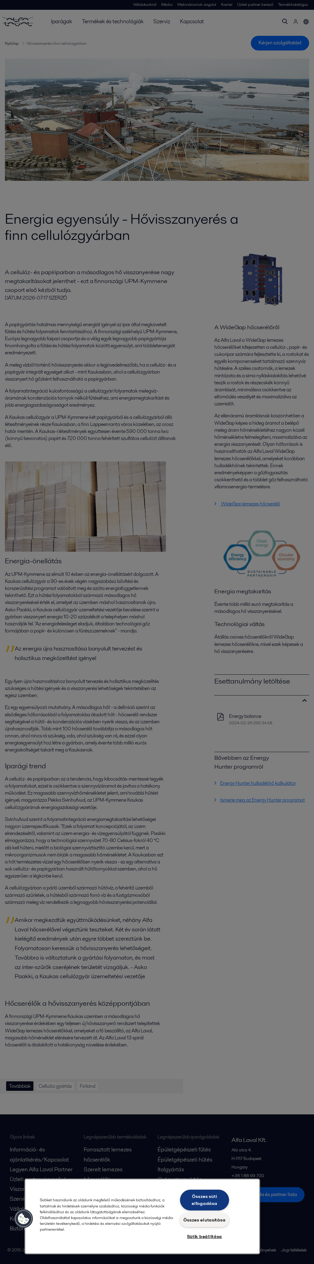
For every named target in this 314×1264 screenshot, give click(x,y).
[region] (142, 1216)
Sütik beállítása (204, 1236)
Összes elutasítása (204, 1220)
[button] (23, 1219)
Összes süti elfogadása (204, 1199)
